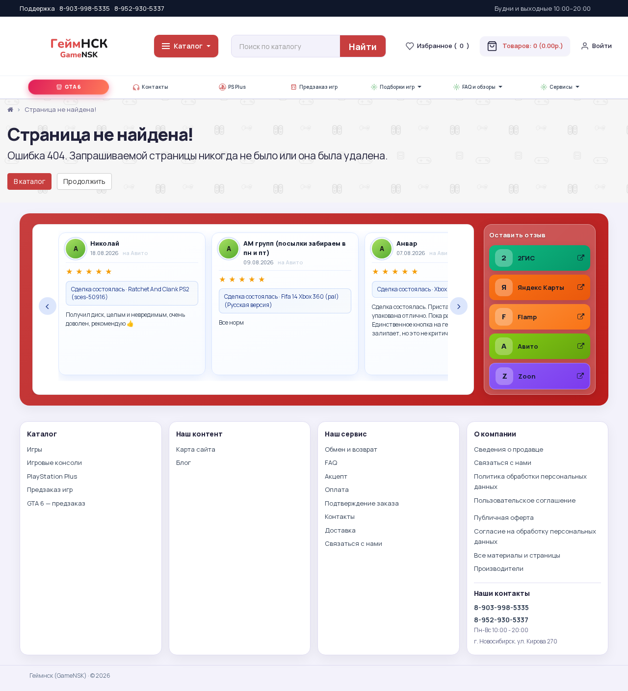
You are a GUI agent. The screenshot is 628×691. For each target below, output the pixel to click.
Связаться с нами (353, 543)
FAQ (331, 462)
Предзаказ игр (318, 87)
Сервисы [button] (561, 87)
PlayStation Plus (52, 476)
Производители (498, 568)
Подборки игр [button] (397, 87)
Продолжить (84, 181)
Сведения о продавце (508, 449)
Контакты (155, 87)
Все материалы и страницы (517, 555)
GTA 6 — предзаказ (56, 503)
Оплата (337, 489)
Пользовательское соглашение (525, 500)
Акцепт (336, 476)
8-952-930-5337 (139, 8)
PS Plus (237, 87)
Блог (183, 462)
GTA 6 (73, 87)
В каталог (29, 181)
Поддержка (37, 8)
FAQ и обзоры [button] (479, 87)
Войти (602, 45)
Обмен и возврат (351, 449)
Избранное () (443, 45)
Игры (34, 449)
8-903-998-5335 (84, 8)
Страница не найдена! (60, 109)
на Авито (135, 252)
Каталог (188, 46)
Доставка (340, 530)
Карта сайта (195, 449)
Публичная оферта (504, 517)
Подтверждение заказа (362, 503)
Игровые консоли (54, 462)
